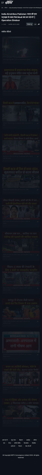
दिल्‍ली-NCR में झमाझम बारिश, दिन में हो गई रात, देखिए (16, 189)
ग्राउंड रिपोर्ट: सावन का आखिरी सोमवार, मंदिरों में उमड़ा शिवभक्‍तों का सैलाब (18, 389)
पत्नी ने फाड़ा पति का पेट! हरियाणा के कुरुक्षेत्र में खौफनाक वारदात (16, 222)
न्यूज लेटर (13, 440)
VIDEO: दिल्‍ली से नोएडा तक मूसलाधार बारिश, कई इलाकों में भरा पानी (18, 124)
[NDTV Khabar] (9, 2)
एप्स (4, 443)
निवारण (20, 446)
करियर (35, 440)
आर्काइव (28, 440)
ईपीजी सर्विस (17, 443)
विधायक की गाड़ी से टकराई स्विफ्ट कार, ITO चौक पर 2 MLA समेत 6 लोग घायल (17, 422)
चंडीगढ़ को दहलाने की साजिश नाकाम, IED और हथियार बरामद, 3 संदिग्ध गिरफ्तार (18, 255)
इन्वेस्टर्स (13, 446)
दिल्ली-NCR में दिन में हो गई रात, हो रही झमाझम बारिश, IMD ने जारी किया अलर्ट (18, 157)
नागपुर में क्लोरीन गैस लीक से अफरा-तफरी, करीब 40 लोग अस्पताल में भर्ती (16, 322)
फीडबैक (34, 443)
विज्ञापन (21, 440)
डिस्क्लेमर (26, 443)
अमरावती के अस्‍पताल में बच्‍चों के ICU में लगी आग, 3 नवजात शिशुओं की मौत (17, 355)
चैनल (9, 443)
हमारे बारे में (5, 440)
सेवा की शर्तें (28, 446)
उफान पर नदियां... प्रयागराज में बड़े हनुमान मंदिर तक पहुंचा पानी (18, 91)
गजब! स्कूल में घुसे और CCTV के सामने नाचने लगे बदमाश (16, 59)
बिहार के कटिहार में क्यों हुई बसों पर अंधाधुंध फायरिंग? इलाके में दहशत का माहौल (17, 289)
